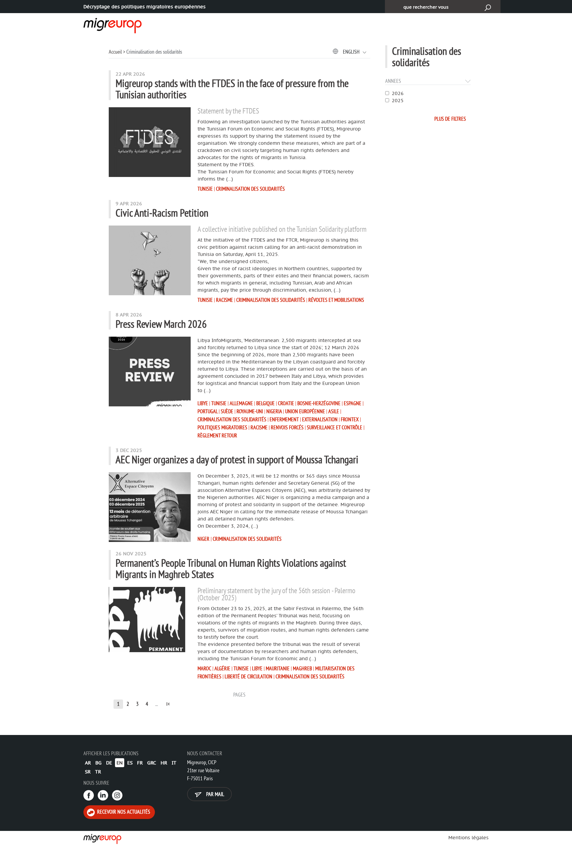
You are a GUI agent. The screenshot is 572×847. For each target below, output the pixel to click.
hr (164, 763)
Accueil (115, 51)
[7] (167, 704)
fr (140, 763)
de (109, 763)
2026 (398, 93)
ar (88, 763)
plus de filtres (450, 118)
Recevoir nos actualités (123, 811)
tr (98, 772)
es (130, 763)
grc (151, 763)
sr (88, 772)
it (174, 763)
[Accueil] (107, 24)
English (352, 51)
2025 (398, 100)
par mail (214, 794)
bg (98, 763)
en (119, 763)
